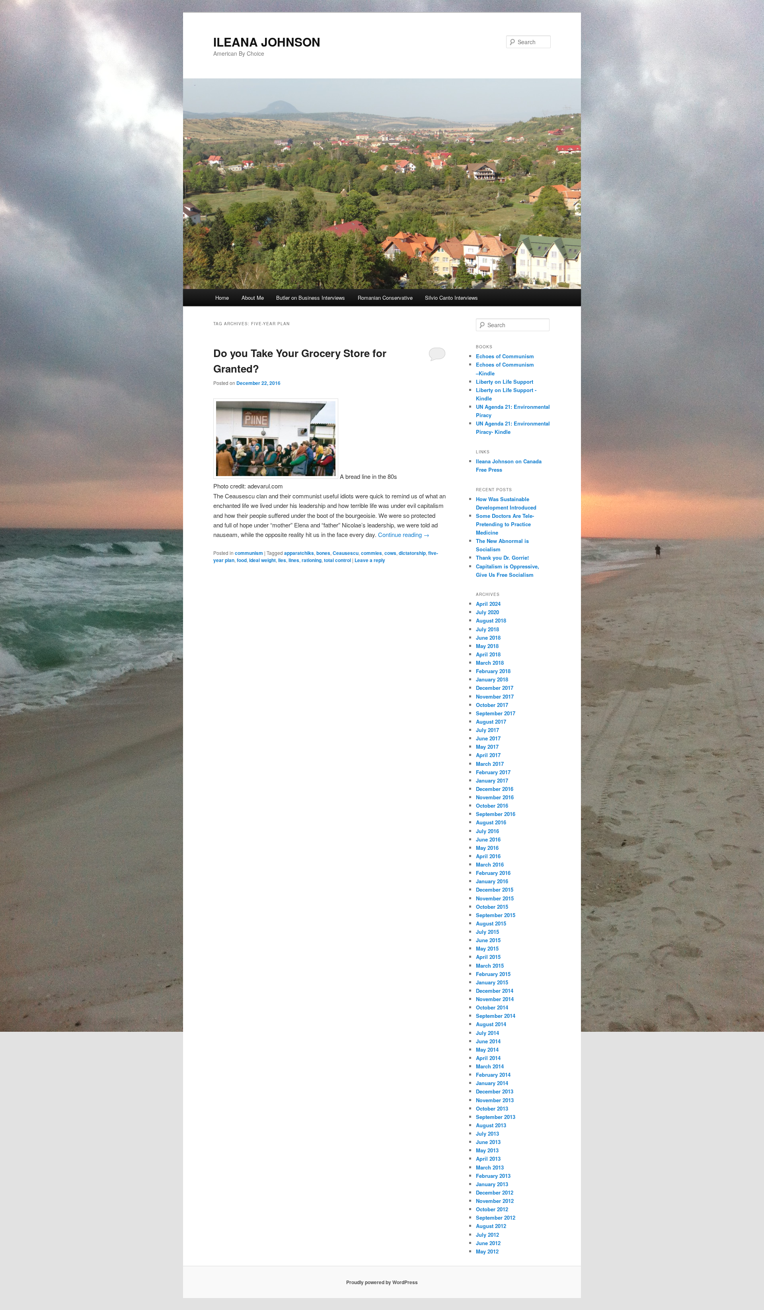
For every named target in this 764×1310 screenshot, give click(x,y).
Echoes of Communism (505, 356)
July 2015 (487, 931)
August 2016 (491, 822)
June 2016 (488, 839)
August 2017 (491, 721)
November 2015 (495, 898)
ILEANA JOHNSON (266, 41)
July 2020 (487, 612)
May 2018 (487, 646)
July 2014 (487, 1033)
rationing (312, 560)
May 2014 (487, 1049)
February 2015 (493, 974)
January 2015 (492, 982)
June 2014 (488, 1041)
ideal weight (262, 560)
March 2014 (490, 1066)
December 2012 (494, 1192)
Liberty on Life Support (504, 381)
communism (249, 552)
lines (293, 560)
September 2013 (495, 1117)
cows (390, 552)
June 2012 (488, 1243)
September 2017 (495, 713)
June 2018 (488, 637)
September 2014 (495, 1015)
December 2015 (494, 889)
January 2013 (492, 1184)
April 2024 (488, 603)
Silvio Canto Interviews (451, 297)
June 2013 (488, 1142)
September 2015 (495, 915)
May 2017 (487, 746)
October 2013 (492, 1108)
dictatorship (412, 552)
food (242, 560)
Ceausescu (346, 552)
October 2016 (492, 805)
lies (282, 560)
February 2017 (493, 772)
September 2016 (495, 814)
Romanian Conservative (385, 297)
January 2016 (492, 881)
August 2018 (491, 620)
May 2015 (487, 948)
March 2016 (490, 864)
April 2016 (488, 856)
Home (222, 297)
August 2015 (491, 923)
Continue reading (403, 534)
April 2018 (488, 654)
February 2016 (493, 873)
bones (323, 552)
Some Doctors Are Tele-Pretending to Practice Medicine (505, 524)
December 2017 (494, 687)
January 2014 (492, 1083)
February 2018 (493, 671)
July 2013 (487, 1133)
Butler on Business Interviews (310, 297)
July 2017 (487, 730)
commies (371, 552)
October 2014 (492, 1007)
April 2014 (488, 1058)
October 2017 (492, 705)
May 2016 (487, 847)
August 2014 (491, 1024)
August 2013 (491, 1125)
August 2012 (491, 1226)
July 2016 (487, 831)
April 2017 (488, 755)
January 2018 (492, 679)
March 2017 (490, 763)
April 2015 (488, 957)
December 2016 (494, 789)
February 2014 (493, 1074)
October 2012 (492, 1209)
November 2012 (495, 1201)
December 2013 (494, 1091)
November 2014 (495, 999)
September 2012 (495, 1217)
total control (337, 560)
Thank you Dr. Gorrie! (502, 557)
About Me (253, 297)
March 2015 (490, 965)
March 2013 (490, 1167)
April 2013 (488, 1158)
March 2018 (490, 662)
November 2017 (495, 696)
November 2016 (495, 797)
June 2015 (488, 940)
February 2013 (493, 1175)
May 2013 (487, 1150)
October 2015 (492, 906)
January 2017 (492, 780)
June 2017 (488, 738)
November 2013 (495, 1100)
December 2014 (494, 990)
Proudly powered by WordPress (382, 1282)
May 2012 (487, 1251)
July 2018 (487, 629)
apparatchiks (299, 552)
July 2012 (487, 1234)
